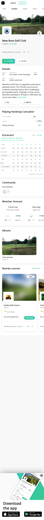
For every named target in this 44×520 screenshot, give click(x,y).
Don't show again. (22, 518)
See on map (13, 44)
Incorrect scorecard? (36, 174)
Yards (34, 135)
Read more (22, 97)
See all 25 (36, 268)
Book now (29, 318)
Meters (39, 135)
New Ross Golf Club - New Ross (12, 138)
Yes (24, 52)
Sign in (13, 3)
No (28, 52)
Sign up (22, 3)
